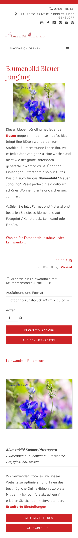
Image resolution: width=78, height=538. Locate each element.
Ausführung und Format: (25, 293)
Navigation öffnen (25, 48)
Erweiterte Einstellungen (26, 507)
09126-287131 (63, 8)
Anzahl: (12, 310)
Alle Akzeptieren (39, 517)
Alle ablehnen (39, 528)
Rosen (11, 136)
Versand (66, 267)
